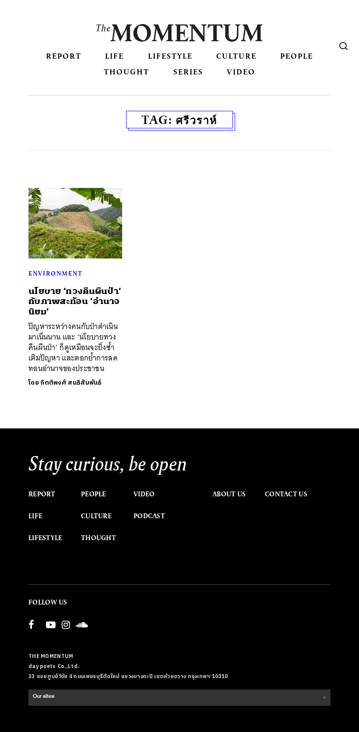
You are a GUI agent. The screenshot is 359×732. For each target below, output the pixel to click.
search (343, 46)
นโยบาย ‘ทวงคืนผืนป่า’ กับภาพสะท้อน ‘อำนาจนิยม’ (74, 301)
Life (114, 56)
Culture (236, 56)
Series (188, 72)
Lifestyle (170, 56)
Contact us (286, 494)
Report (63, 56)
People (296, 56)
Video (241, 72)
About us (229, 494)
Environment (55, 273)
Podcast (149, 516)
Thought (126, 72)
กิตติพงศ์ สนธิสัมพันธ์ (71, 383)
